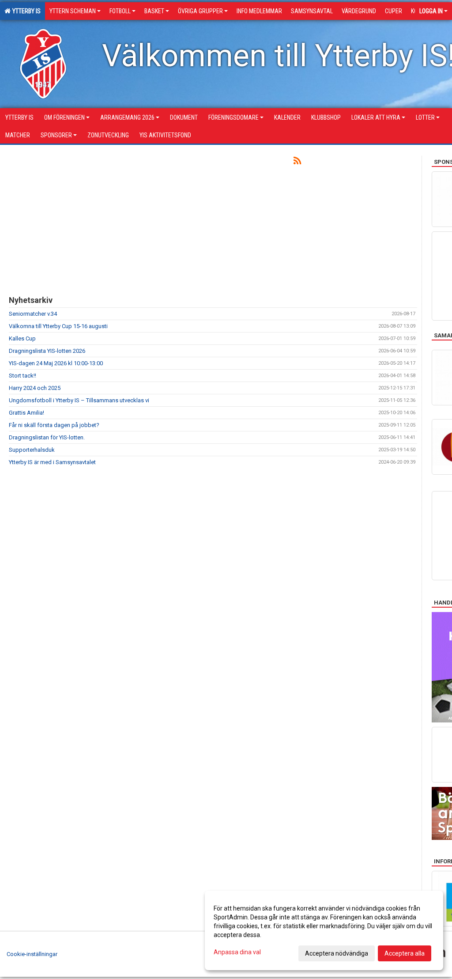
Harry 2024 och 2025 (34, 388)
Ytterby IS (25, 11)
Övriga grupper (200, 11)
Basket (154, 11)
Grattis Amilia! (26, 412)
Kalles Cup (22, 338)
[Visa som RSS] (297, 162)
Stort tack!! (22, 375)
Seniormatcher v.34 (33, 313)
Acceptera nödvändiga (336, 953)
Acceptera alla (404, 953)
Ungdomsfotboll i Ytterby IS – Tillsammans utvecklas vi (79, 400)
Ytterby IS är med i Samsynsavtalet (52, 462)
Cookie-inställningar (32, 954)
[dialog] (324, 930)
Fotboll (120, 11)
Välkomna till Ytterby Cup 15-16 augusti (58, 326)
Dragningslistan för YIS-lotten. (47, 437)
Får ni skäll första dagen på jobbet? (54, 425)
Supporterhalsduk (32, 449)
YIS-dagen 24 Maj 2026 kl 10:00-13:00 (56, 363)
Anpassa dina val (237, 952)
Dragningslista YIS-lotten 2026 (47, 351)
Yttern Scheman (72, 11)
